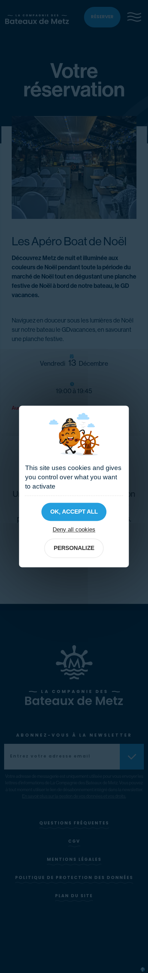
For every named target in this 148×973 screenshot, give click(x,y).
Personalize (74, 547)
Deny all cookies (74, 529)
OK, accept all (74, 511)
